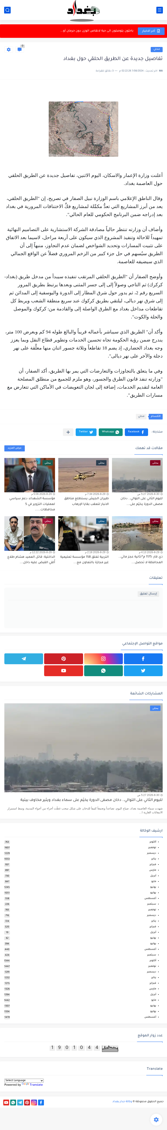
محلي (157, 49)
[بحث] (7, 10)
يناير (153, 859)
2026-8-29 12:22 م (41, 552)
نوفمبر (152, 847)
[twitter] (143, 670)
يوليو (153, 893)
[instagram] (103, 658)
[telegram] (23, 658)
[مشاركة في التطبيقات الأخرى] (68, 432)
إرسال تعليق (148, 594)
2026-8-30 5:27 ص (148, 494)
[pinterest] (63, 658)
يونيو (153, 887)
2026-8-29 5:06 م (41, 494)
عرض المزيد (15, 448)
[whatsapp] (103, 670)
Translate (36, 1085)
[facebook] (143, 658)
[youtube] (63, 670)
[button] (136, 432)
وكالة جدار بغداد (122, 1101)
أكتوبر (153, 842)
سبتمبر (151, 904)
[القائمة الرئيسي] (159, 10)
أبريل (153, 876)
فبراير (153, 864)
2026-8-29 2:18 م (95, 552)
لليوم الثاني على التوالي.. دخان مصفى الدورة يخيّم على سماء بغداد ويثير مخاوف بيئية (91, 800)
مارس (152, 870)
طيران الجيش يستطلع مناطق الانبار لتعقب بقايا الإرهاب (94, 31)
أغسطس (150, 898)
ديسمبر (151, 853)
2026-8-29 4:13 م (149, 552)
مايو (153, 881)
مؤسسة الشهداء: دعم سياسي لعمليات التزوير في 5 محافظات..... (32, 504)
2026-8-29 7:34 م (95, 494)
